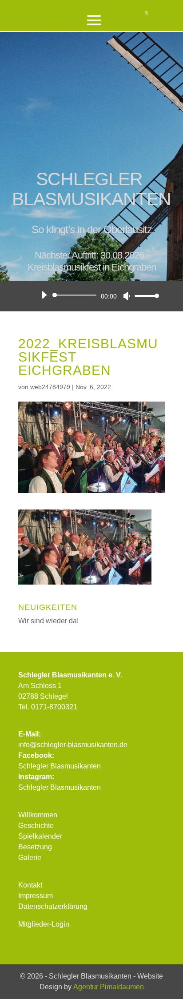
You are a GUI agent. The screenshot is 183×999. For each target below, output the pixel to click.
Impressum (35, 895)
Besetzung (35, 847)
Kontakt (30, 885)
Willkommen (37, 815)
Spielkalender (40, 836)
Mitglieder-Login (43, 924)
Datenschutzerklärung (53, 906)
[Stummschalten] (127, 296)
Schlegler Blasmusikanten (59, 766)
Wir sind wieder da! (48, 621)
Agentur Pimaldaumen (108, 987)
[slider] (144, 295)
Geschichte (36, 825)
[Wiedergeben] (44, 295)
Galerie (29, 857)
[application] (97, 295)
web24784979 (50, 386)
